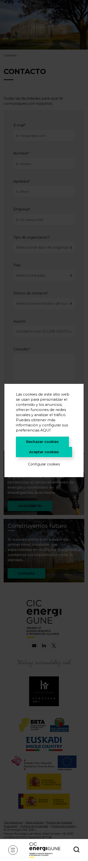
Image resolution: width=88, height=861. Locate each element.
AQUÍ (45, 430)
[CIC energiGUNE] (44, 849)
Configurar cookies (44, 464)
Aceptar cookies (44, 452)
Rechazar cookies (42, 442)
